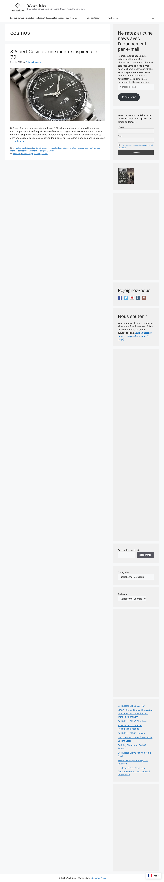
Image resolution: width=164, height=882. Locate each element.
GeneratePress (99, 878)
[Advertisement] (136, 236)
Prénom (121, 127)
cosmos (16, 153)
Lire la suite (19, 141)
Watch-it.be (36, 6)
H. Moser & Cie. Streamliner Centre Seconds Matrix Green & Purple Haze (134, 771)
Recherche (113, 18)
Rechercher (145, 555)
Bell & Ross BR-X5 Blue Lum (132, 721)
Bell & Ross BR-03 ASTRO (131, 706)
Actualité (17, 148)
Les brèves (26, 148)
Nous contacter (93, 18)
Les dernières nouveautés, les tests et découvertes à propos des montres (43, 18)
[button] (152, 18)
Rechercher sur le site (129, 550)
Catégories (123, 572)
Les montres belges (37, 151)
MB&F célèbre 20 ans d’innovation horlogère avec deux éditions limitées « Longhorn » (135, 713)
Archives (122, 594)
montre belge (27, 153)
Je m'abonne (128, 97)
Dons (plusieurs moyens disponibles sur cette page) (135, 336)
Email (120, 136)
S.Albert (50, 151)
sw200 (45, 153)
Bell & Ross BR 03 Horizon (131, 733)
